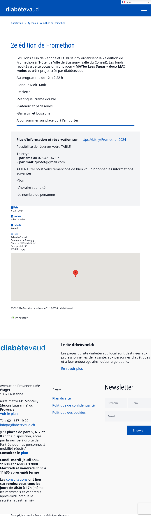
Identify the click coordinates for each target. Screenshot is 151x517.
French (129, 2)
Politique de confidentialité (73, 405)
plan (24, 453)
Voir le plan (9, 413)
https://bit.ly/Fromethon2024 (103, 139)
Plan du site (61, 398)
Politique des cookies (69, 412)
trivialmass (63, 515)
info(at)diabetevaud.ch (17, 425)
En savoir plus (72, 368)
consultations (16, 479)
